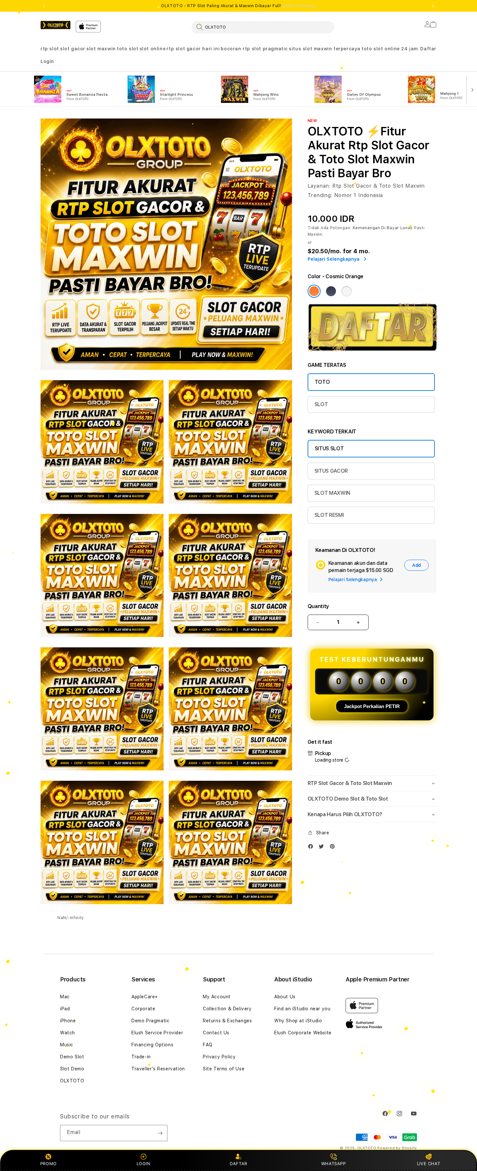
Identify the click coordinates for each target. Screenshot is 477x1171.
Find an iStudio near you (302, 1008)
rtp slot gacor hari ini (193, 48)
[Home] (55, 25)
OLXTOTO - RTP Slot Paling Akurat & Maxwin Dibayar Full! (238, 6)
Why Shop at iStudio (298, 1020)
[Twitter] (322, 848)
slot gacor (72, 48)
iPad (65, 1008)
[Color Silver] (346, 291)
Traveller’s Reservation (158, 1068)
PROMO (48, 1163)
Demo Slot (72, 1056)
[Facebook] (312, 848)
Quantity (318, 606)
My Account (217, 996)
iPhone (68, 1020)
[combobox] (262, 27)
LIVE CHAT (428, 1163)
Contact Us (216, 1032)
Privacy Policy (219, 1056)
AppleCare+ (144, 996)
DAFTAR (238, 1163)
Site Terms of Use (223, 1068)
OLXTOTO (72, 1080)
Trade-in (141, 1056)
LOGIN (144, 1163)
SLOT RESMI (329, 515)
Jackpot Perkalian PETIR (372, 706)
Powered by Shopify (397, 1148)
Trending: (320, 195)
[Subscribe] (160, 1133)
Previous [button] (44, 6)
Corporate (143, 1008)
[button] (50, 49)
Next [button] (433, 6)
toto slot (127, 48)
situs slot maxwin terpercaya (325, 48)
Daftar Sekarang (299, 6)
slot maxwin (101, 48)
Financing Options (152, 1044)
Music (66, 1044)
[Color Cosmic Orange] (314, 291)
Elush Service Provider (157, 1032)
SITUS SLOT (329, 448)
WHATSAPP (333, 1163)
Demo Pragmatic (150, 1020)
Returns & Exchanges (227, 1020)
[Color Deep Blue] (331, 291)
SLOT (321, 404)
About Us (285, 996)
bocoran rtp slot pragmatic (254, 48)
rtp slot (50, 48)
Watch (67, 1032)
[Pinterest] (333, 848)
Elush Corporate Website (303, 1032)
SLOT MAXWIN (332, 493)
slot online (153, 48)
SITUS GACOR (331, 471)
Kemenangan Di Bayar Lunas (383, 228)
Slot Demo (72, 1068)
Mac (65, 996)
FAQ (208, 1044)
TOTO (322, 382)
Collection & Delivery (227, 1008)
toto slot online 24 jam (389, 48)
